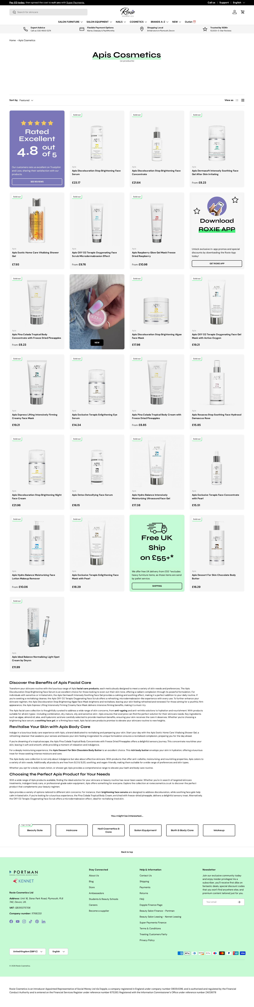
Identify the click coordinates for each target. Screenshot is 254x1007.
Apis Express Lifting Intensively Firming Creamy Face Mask (34, 416)
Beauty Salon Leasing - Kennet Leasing (160, 916)
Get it (72, 2)
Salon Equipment (145, 830)
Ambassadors (96, 893)
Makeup (219, 830)
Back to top (127, 852)
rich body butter (140, 750)
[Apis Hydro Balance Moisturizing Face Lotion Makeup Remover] (37, 542)
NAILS (119, 21)
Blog (91, 881)
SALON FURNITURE (68, 21)
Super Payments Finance (153, 922)
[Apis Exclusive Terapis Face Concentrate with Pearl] (217, 462)
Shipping (157, 586)
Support (224, 2)
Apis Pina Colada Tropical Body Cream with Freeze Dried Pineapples (156, 416)
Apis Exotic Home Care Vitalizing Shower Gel (35, 254)
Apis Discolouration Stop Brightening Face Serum (96, 172)
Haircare (71, 830)
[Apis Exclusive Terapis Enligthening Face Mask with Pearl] (97, 542)
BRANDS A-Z (158, 21)
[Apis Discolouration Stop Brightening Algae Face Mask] (157, 302)
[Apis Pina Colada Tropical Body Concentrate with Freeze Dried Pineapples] (37, 302)
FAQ (142, 899)
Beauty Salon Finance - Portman (157, 910)
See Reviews (37, 181)
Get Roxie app (217, 263)
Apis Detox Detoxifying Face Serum (92, 494)
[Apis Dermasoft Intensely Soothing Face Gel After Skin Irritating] (217, 138)
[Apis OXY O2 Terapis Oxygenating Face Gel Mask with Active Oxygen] (217, 302)
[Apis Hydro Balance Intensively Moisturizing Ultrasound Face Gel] (157, 462)
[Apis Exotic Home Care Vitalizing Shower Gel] (37, 220)
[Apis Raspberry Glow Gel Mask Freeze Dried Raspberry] (157, 220)
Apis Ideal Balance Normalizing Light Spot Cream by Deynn (36, 658)
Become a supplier (99, 910)
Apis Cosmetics (26, 40)
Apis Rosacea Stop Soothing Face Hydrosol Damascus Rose (216, 416)
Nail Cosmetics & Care (109, 830)
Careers (93, 904)
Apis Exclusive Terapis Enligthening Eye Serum (94, 416)
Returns (144, 893)
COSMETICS (137, 21)
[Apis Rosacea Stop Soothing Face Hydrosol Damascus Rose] (217, 382)
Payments (145, 887)
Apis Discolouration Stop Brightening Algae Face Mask (157, 336)
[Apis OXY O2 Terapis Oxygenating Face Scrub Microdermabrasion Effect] (97, 220)
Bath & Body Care (182, 830)
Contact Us (146, 875)
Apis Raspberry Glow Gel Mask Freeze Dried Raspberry (154, 254)
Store (92, 887)
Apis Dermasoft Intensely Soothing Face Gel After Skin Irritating (215, 172)
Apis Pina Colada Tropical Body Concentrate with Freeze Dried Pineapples (36, 336)
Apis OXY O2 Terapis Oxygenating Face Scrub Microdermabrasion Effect (94, 254)
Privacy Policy (147, 940)
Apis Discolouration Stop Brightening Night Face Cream (37, 496)
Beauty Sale (35, 830)
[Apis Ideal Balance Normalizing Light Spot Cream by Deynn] (37, 624)
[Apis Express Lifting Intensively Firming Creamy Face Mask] (37, 382)
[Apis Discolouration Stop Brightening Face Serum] (97, 138)
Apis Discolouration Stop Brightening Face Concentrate (156, 172)
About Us (94, 875)
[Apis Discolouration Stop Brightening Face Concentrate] (157, 138)
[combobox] (48, 12)
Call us (211, 2)
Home (12, 40)
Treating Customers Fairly (153, 934)
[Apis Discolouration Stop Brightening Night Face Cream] (37, 462)
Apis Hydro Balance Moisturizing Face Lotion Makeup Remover (33, 576)
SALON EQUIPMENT (98, 21)
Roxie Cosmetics (23, 966)
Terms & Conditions (150, 928)
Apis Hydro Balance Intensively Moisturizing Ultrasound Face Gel (151, 496)
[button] (243, 12)
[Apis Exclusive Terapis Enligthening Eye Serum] (97, 382)
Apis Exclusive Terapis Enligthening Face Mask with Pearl (95, 576)
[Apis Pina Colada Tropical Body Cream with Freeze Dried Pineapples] (157, 382)
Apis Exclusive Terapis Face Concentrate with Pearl (215, 496)
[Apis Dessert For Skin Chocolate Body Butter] (217, 542)
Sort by (13, 100)
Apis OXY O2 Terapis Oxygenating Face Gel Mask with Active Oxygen (216, 336)
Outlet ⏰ (190, 21)
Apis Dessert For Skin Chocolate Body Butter (214, 576)
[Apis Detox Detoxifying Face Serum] (97, 462)
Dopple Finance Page (151, 904)
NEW (175, 21)
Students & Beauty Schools (103, 899)
